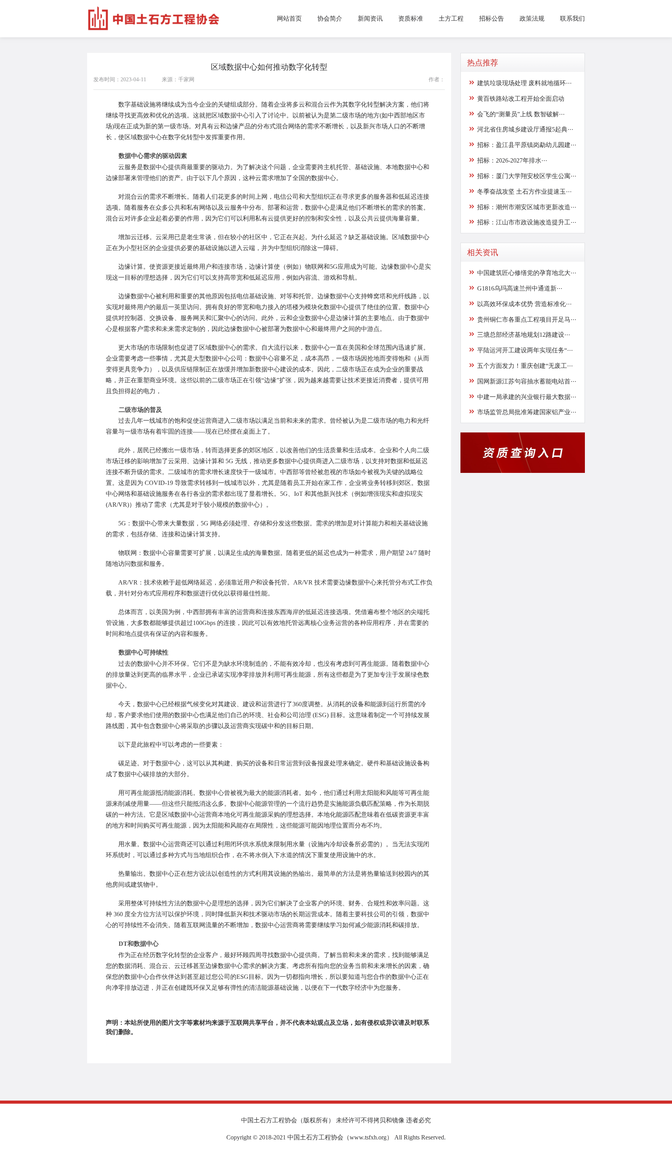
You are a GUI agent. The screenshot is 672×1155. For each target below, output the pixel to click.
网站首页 (289, 18)
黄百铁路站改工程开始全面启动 (520, 98)
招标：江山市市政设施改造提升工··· (526, 222)
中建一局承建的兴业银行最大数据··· (526, 396)
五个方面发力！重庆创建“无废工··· (525, 365)
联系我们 (572, 18)
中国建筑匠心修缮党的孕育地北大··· (526, 273)
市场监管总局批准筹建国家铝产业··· (526, 412)
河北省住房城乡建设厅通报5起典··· (525, 129)
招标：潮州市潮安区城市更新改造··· (526, 206)
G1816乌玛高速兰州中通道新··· (519, 288)
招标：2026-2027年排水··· (512, 160)
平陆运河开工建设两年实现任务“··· (525, 350)
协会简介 (329, 18)
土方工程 (451, 18)
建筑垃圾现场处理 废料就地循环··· (524, 83)
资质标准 (410, 18)
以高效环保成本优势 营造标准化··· (524, 304)
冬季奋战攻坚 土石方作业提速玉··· (524, 191)
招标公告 (491, 18)
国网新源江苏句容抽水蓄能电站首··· (526, 381)
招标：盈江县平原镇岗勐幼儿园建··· (526, 145)
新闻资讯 (370, 18)
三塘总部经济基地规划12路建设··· (523, 334)
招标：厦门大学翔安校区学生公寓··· (526, 176)
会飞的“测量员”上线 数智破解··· (521, 113)
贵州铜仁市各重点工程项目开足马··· (526, 319)
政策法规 (532, 18)
